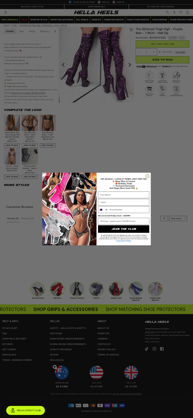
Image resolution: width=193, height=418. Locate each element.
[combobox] (103, 210)
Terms (129, 241)
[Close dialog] (147, 176)
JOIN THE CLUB (123, 229)
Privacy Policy (120, 241)
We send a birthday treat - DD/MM (114, 216)
